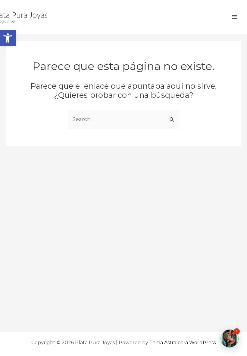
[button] (8, 38)
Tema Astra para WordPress (182, 342)
